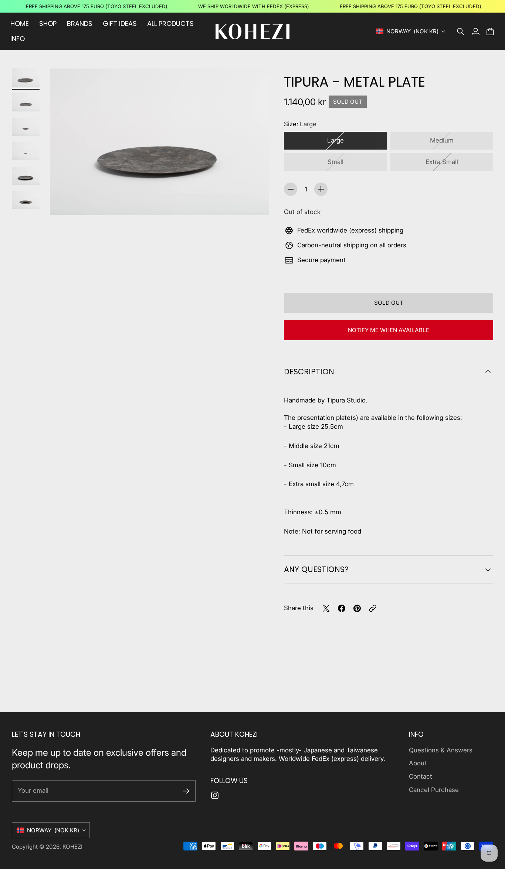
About (418, 763)
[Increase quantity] (321, 189)
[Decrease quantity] (290, 189)
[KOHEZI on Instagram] (214, 795)
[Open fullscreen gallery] (255, 201)
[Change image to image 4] (26, 151)
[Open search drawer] (460, 31)
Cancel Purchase (434, 789)
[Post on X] (326, 608)
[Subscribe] (186, 791)
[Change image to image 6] (26, 200)
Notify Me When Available (388, 330)
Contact (420, 776)
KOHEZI (72, 846)
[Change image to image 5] (26, 176)
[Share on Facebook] (341, 608)
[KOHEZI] (252, 31)
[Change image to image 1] (26, 77)
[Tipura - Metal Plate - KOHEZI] (159, 141)
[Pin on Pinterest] (357, 608)
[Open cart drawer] (490, 31)
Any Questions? (316, 569)
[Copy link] (372, 608)
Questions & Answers (440, 750)
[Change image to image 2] (26, 102)
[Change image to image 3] (26, 127)
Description (309, 371)
